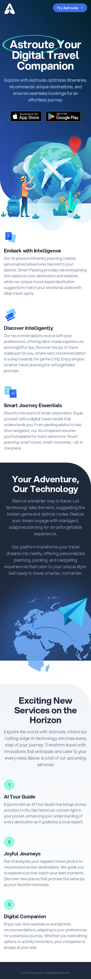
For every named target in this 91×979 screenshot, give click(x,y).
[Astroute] (10, 8)
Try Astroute (67, 7)
